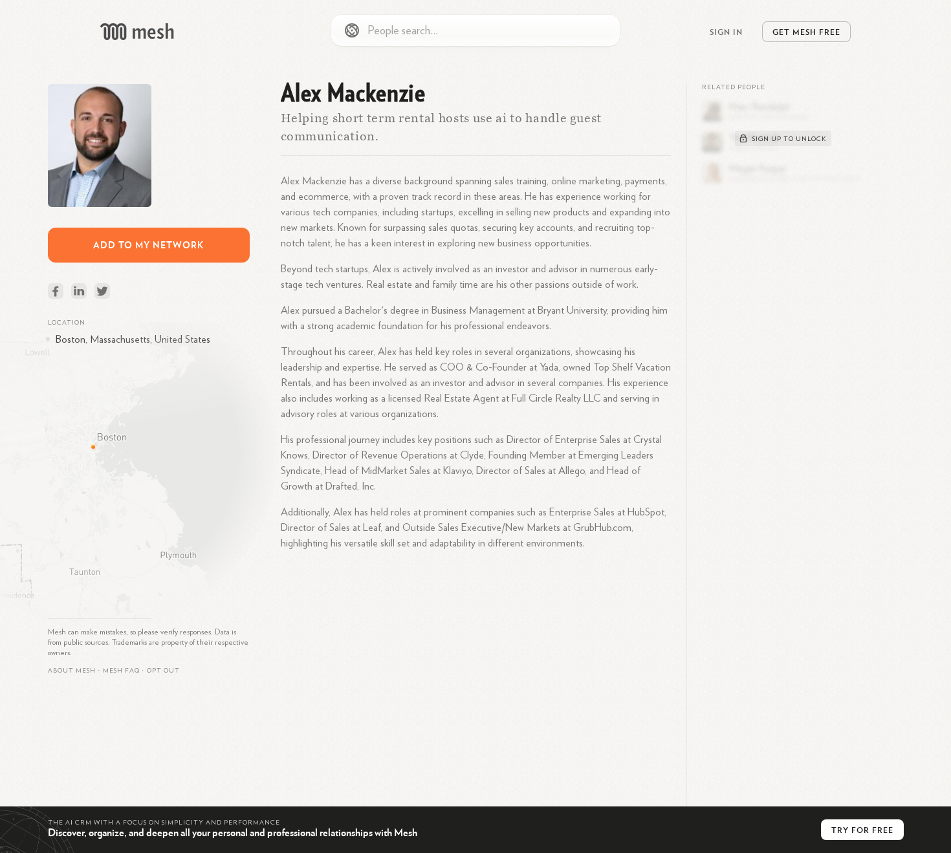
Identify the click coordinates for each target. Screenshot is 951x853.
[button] (121, 670)
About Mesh (72, 670)
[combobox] (475, 30)
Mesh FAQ (121, 670)
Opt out (163, 670)
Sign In (726, 32)
